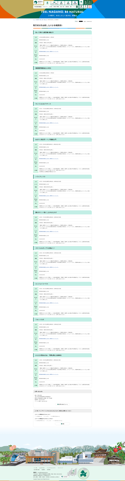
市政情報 (75, 3)
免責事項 (43, 469)
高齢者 (61, 3)
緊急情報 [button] (90, 7)
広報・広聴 (41, 19)
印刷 (76, 21)
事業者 (68, 3)
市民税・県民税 (56, 6)
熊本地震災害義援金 (38, 6)
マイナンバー (45, 6)
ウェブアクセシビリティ (51, 467)
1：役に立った (39, 416)
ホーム (34, 19)
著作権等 (48, 469)
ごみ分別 (50, 6)
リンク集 (35, 467)
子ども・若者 (54, 3)
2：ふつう (47, 416)
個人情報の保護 (36, 469)
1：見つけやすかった (40, 420)
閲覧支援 (81, 7)
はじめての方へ (42, 467)
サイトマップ (60, 467)
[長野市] (38, 2)
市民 (47, 3)
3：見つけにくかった (58, 420)
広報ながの (45, 19)
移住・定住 (62, 6)
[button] (86, 2)
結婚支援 (67, 6)
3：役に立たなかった (55, 416)
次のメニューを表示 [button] (77, 7)
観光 (71, 6)
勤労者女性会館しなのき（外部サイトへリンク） (49, 51)
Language (85, 7)
